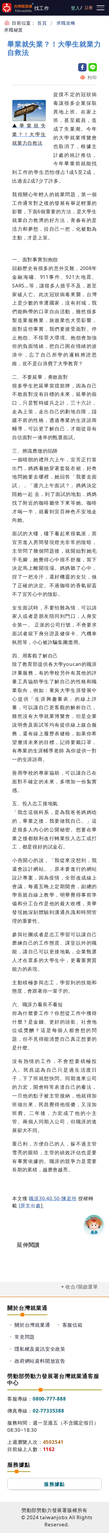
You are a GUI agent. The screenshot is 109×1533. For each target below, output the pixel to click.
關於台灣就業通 (32, 1325)
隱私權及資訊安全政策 (40, 1349)
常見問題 (25, 1337)
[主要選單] (100, 8)
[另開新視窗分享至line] (92, 67)
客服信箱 (72, 1325)
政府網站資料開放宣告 (40, 1361)
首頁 (42, 23)
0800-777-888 (49, 1398)
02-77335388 (48, 1410)
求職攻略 (65, 23)
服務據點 (54, 1484)
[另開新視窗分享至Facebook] (82, 67)
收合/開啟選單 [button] (81, 1286)
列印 (92, 77)
